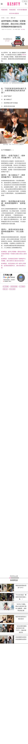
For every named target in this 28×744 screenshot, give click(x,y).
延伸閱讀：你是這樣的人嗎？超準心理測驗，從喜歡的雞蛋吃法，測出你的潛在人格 (13, 265)
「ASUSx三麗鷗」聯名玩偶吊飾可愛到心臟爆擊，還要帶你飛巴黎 (21, 607)
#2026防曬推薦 (22, 9)
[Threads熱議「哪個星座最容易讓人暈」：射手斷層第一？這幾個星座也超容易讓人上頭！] (7, 597)
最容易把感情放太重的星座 (21, 618)
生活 (8, 17)
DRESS (24, 54)
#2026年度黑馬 (14, 13)
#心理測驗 (6, 286)
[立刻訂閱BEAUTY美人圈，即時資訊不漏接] (14, 278)
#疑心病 (5, 289)
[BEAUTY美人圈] (13, 4)
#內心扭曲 (12, 289)
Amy (24, 29)
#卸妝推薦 (12, 9)
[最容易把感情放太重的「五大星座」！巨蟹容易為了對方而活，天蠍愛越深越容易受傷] (7, 619)
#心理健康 (22, 286)
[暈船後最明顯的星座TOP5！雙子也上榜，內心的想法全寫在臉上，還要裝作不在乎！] (7, 588)
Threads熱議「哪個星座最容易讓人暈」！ (21, 597)
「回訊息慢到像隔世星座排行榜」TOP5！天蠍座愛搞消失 (21, 629)
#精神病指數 (14, 286)
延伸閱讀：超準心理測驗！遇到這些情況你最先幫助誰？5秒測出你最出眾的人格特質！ (14, 254)
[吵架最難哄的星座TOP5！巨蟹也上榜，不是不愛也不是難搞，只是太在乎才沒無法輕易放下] (7, 639)
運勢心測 (13, 17)
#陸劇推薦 (4, 9)
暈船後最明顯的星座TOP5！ (21, 586)
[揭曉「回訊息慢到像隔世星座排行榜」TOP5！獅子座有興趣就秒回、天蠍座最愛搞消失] (7, 629)
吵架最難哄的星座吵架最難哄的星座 (21, 638)
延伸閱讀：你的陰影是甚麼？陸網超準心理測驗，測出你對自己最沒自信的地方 (13, 260)
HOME (2, 17)
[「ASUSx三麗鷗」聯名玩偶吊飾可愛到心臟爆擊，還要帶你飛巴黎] (7, 607)
